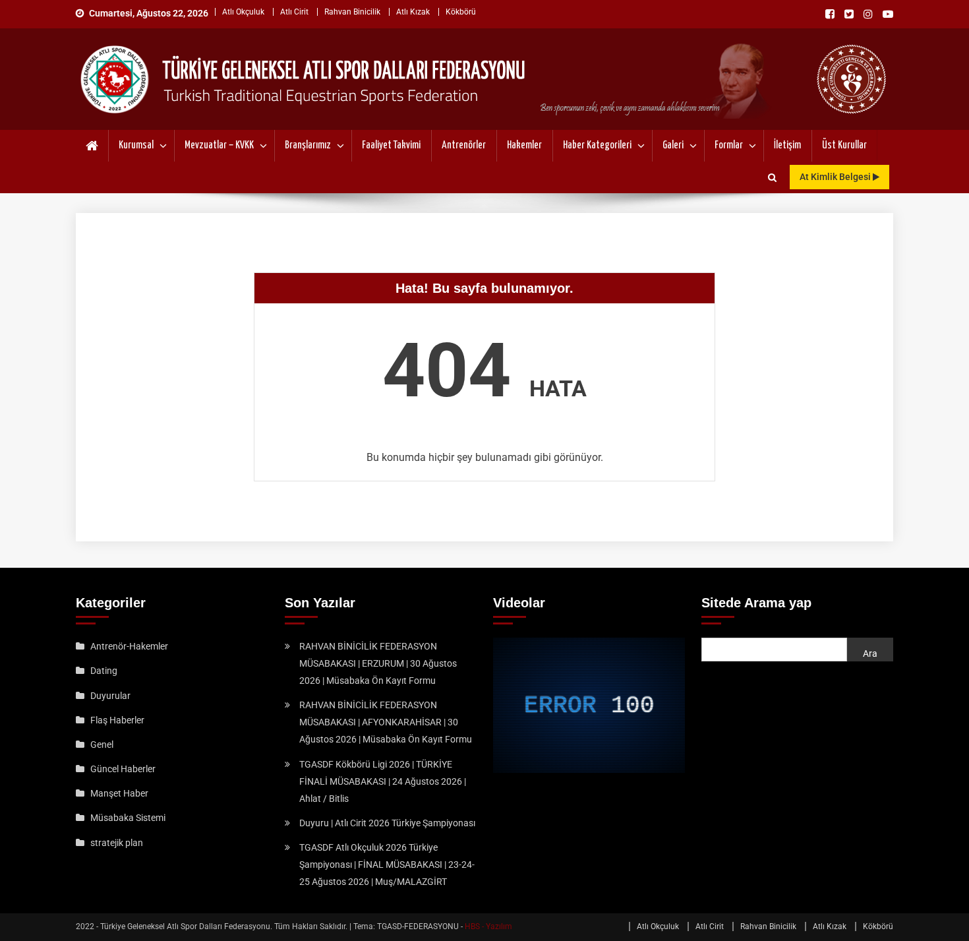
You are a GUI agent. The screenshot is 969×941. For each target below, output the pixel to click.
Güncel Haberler (123, 769)
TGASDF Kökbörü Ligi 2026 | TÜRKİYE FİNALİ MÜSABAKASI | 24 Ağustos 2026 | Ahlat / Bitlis (382, 781)
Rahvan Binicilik (352, 11)
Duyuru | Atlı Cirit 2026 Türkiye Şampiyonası (387, 823)
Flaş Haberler (117, 720)
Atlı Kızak (413, 11)
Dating (103, 670)
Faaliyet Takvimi (391, 145)
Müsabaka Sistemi (127, 817)
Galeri (673, 145)
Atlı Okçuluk (243, 11)
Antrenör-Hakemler (129, 646)
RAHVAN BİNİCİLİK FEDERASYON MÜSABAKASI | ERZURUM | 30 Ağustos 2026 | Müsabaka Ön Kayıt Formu (378, 663)
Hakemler (524, 145)
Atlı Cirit (294, 11)
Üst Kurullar (844, 145)
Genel (101, 744)
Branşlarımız (308, 145)
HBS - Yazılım (488, 926)
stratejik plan (116, 842)
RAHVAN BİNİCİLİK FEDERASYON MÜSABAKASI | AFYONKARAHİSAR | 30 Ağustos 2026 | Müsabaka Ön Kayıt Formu (385, 722)
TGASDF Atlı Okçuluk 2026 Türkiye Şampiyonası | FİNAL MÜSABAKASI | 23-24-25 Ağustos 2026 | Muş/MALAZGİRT (387, 864)
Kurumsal (136, 145)
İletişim (787, 145)
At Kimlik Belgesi (836, 176)
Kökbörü (461, 11)
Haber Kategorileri (597, 145)
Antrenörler (464, 145)
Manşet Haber (119, 793)
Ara (870, 653)
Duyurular (110, 695)
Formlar (729, 145)
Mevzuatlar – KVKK (219, 145)
